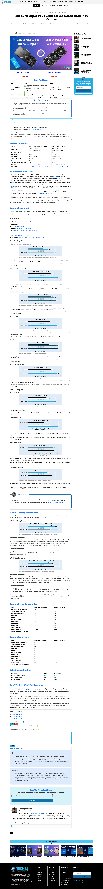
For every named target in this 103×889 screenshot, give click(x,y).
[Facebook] (92, 2)
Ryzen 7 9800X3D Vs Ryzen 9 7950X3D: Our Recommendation (51, 857)
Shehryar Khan (21, 33)
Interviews (40, 872)
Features (40, 874)
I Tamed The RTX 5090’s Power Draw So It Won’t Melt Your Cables (86, 40)
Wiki (45, 2)
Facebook (52, 874)
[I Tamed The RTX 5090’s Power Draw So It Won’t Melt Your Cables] (76, 39)
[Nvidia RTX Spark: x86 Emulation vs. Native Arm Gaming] (76, 63)
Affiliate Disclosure (67, 878)
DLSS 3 (28, 689)
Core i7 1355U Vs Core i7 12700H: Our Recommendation (68, 857)
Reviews (35, 2)
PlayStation (52, 5)
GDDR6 (27, 184)
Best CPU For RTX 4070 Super (37, 164)
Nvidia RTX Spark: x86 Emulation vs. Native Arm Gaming (86, 63)
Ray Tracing (31, 214)
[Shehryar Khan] (16, 33)
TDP (12, 160)
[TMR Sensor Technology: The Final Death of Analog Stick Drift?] (76, 71)
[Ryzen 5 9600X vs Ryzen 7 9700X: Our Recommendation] (34, 850)
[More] (72, 26)
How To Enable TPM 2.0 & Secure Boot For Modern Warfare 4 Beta (86, 55)
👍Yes (12, 724)
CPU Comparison (79, 2)
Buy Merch (60, 2)
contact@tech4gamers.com (85, 882)
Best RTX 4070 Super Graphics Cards (39, 166)
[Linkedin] (94, 2)
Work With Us (66, 880)
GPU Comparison (69, 2)
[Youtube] (98, 2)
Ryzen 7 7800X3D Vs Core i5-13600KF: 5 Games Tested (83, 857)
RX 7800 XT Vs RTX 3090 (17, 714)
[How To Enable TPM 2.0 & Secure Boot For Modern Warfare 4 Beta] (76, 55)
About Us (65, 870)
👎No (16, 724)
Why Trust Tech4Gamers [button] (21, 120)
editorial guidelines (32, 136)
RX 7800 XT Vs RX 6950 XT (17, 718)
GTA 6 (43, 5)
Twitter (52, 878)
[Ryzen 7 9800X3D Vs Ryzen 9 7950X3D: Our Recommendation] (51, 850)
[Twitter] (96, 2)
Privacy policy (65, 882)
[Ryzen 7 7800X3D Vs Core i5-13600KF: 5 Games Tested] (85, 850)
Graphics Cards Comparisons (20, 832)
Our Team (65, 876)
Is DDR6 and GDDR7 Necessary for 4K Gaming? (85, 48)
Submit (12, 745)
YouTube (52, 880)
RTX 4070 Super (32, 832)
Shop (51, 870)
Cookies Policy (66, 884)
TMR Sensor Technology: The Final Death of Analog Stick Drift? (86, 71)
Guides (40, 2)
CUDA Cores (35, 148)
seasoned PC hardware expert (36, 813)
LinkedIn (52, 876)
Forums (54, 2)
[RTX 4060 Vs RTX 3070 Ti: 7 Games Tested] (18, 850)
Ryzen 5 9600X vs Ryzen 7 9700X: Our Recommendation (34, 857)
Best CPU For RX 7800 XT (59, 164)
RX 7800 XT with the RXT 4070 (56, 502)
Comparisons (41, 12)
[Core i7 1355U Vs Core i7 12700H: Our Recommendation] (68, 850)
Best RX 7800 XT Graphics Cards (60, 166)
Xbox (47, 5)
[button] (101, 1)
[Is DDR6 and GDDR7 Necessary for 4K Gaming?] (76, 47)
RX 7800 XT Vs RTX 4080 (17, 716)
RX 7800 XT (40, 832)
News (21, 2)
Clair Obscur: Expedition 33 (62, 5)
